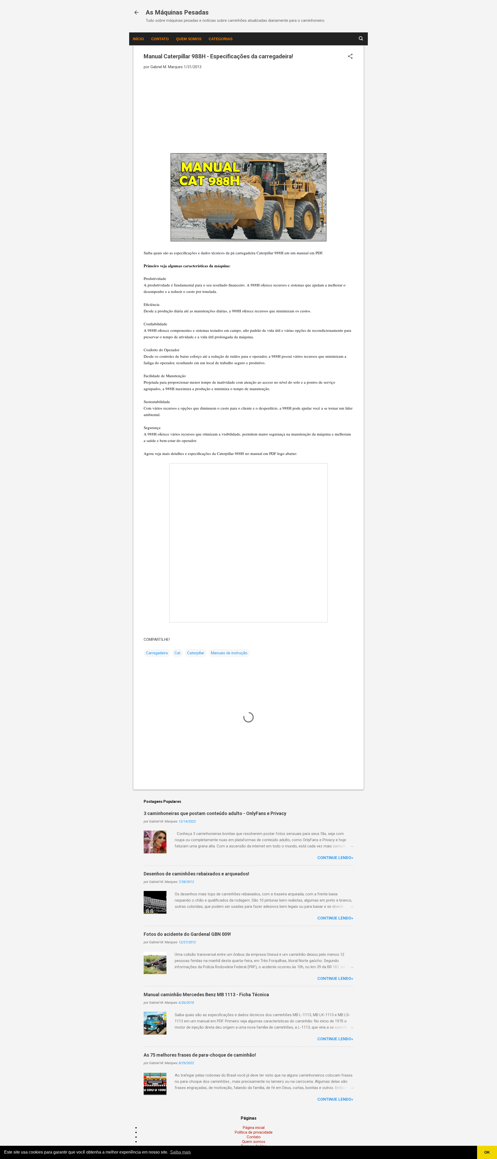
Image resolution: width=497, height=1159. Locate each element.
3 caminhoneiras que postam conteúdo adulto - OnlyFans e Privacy (215, 813)
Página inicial (254, 1127)
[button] (350, 56)
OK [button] (487, 1152)
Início (138, 39)
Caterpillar (195, 653)
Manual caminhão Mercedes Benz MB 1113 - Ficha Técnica (206, 994)
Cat (177, 653)
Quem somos (188, 39)
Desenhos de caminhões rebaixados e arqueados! (196, 873)
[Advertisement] (248, 111)
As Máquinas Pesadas (177, 12)
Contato (160, 39)
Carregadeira (157, 653)
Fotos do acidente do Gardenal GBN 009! (187, 934)
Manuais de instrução (229, 653)
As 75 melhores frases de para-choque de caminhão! (200, 1055)
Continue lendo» (335, 857)
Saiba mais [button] (180, 1152)
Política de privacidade (254, 1132)
